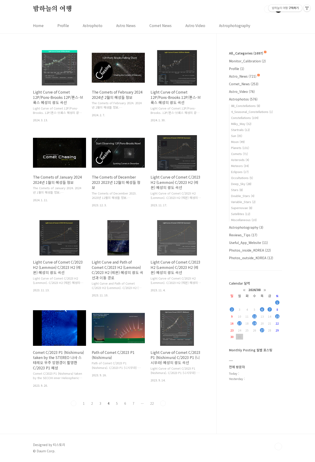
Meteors (240, 166)
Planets (240, 148)
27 (262, 330)
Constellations (245, 118)
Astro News (126, 25)
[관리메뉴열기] (306, 8)
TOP (278, 446)
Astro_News (242, 76)
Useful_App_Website (248, 242)
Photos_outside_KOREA (251, 257)
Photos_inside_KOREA (250, 250)
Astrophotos (243, 99)
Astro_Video (242, 91)
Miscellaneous (244, 220)
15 (277, 316)
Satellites (240, 214)
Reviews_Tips (243, 235)
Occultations (242, 178)
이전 (73, 403)
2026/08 (254, 289)
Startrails (240, 130)
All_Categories (246, 53)
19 (254, 323)
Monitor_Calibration (247, 61)
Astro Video (195, 25)
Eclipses (240, 172)
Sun (236, 136)
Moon (238, 142)
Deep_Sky (241, 184)
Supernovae (241, 208)
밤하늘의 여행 (52, 9)
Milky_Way (241, 124)
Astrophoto (92, 25)
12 (254, 316)
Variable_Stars (243, 202)
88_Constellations (245, 105)
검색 (267, 9)
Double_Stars (242, 196)
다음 (163, 403)
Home (38, 25)
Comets (239, 154)
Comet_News (244, 84)
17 (239, 323)
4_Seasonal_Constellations (252, 111)
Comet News (160, 25)
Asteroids (240, 160)
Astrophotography (234, 25)
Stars (237, 190)
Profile (63, 25)
